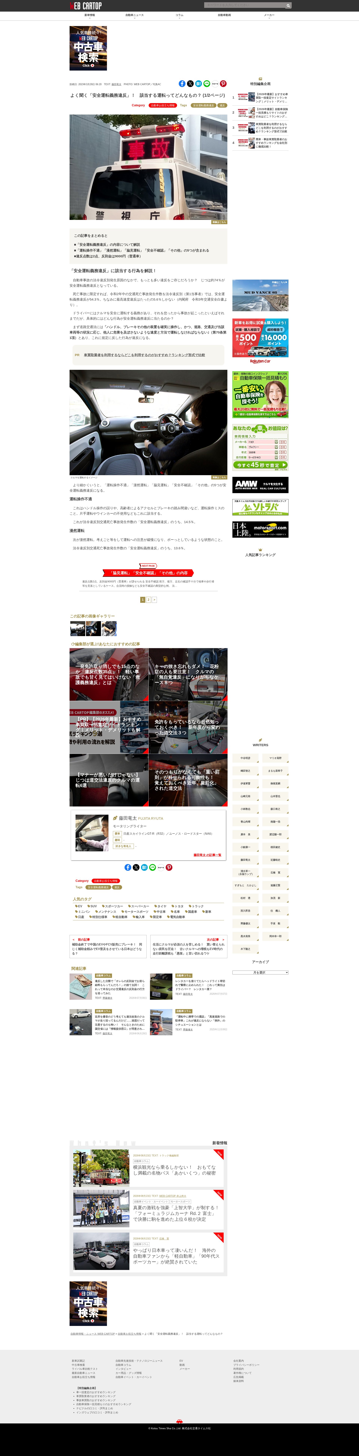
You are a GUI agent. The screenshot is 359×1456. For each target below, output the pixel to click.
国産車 (192, 911)
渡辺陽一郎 (275, 834)
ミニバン (84, 911)
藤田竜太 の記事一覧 (207, 855)
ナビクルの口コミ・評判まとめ (94, 1408)
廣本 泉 (245, 834)
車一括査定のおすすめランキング (96, 1392)
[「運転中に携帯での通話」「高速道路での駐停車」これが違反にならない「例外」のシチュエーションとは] (161, 1022)
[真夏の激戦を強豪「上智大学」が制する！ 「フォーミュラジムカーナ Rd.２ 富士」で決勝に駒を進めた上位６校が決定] (101, 1208)
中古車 (161, 911)
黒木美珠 (245, 936)
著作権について (242, 1372)
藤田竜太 (116, 84)
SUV (93, 906)
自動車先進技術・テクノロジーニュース (139, 1360)
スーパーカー (140, 906)
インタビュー (123, 1368)
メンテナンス (107, 911)
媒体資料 (238, 1380)
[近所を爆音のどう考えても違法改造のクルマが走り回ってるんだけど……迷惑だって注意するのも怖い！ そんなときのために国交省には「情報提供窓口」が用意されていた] (81, 1022)
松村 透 (245, 898)
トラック (198, 906)
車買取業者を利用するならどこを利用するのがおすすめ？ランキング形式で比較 (144, 355)
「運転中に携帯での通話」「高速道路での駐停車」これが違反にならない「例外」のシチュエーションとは (200, 1020)
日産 (81, 917)
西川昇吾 (245, 910)
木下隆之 (245, 949)
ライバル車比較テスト (85, 1368)
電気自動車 (177, 917)
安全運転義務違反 (203, 105)
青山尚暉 (245, 821)
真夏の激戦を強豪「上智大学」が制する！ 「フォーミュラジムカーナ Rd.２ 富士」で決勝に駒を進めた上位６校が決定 (178, 1213)
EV (80, 906)
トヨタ (179, 906)
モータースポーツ (136, 911)
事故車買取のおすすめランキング (96, 1400)
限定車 (157, 917)
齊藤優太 (107, 998)
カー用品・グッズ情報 (129, 1372)
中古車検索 (78, 1364)
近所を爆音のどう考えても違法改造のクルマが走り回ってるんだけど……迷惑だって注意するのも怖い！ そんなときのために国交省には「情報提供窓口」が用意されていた (120, 1023)
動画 (182, 1364)
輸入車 (140, 917)
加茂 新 (275, 898)
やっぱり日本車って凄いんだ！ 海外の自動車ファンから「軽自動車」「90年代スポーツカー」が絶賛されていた (176, 1256)
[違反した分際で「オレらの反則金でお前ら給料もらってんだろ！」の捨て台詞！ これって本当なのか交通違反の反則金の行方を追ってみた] (81, 987)
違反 (222, 105)
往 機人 (275, 910)
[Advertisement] (148, 1092)
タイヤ (161, 906)
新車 (208, 911)
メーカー (185, 1368)
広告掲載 (238, 1377)
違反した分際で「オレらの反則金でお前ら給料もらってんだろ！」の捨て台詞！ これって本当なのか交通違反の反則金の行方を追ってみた (120, 987)
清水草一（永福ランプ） (245, 872)
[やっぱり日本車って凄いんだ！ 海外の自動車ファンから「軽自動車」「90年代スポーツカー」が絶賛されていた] (101, 1251)
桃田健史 (275, 847)
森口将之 (275, 809)
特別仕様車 (99, 917)
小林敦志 (245, 809)
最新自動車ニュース (83, 1372)
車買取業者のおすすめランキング (96, 1396)
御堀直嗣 (275, 783)
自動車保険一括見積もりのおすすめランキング (103, 1404)
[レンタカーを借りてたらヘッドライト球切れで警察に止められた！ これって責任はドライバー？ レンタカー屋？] (161, 987)
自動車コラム (103, 975)
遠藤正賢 (275, 885)
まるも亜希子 (275, 770)
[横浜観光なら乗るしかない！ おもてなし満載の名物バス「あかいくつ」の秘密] (101, 1168)
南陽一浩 (275, 821)
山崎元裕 (245, 796)
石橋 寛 (164, 1239)
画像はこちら (219, 222)
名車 (177, 911)
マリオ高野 (275, 758)
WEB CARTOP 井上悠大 (172, 1196)
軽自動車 (122, 917)
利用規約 (238, 1368)
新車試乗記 (78, 1360)
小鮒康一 (245, 847)
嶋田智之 (245, 770)
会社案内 (238, 1360)
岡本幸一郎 (275, 936)
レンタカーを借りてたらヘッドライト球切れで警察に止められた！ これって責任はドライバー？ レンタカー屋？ (200, 985)
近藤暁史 (275, 859)
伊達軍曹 (245, 783)
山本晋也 (275, 796)
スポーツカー (114, 906)
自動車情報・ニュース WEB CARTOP (92, 1333)
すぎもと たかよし (246, 885)
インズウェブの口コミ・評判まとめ (97, 1412)
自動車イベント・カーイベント (151, 1201)
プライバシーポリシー (246, 1364)
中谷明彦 (245, 758)
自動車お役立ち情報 (163, 105)
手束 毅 (275, 923)
